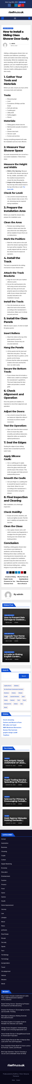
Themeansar (16, 1076)
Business (6, 693)
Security (3, 942)
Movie (3, 921)
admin (13, 43)
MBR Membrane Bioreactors (12, 727)
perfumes (4, 930)
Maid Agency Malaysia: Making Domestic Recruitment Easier (15, 820)
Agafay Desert (7, 685)
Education (4, 872)
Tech (18, 700)
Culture (7, 777)
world (5, 707)
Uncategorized (5, 971)
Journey (3, 909)
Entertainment (5, 876)
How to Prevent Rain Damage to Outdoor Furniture (14, 619)
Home (13, 1080)
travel (24, 700)
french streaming (8, 720)
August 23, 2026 (11, 823)
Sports (3, 946)
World (3, 983)
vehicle (15, 703)
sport (23, 696)
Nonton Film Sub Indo (10, 730)
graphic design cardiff (10, 732)
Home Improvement (8, 28)
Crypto (3, 855)
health (5, 696)
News (3, 926)
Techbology (4, 955)
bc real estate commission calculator (13, 689)
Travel (3, 967)
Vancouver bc (7, 703)
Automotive (4, 843)
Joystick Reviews (14, 696)
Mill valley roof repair (9, 725)
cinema (14, 693)
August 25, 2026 (11, 765)
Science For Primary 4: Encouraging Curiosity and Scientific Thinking (15, 801)
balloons (16, 685)
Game (3, 893)
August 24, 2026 (11, 784)
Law (2, 913)
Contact (18, 1080)
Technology (4, 959)
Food (3, 888)
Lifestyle (3, 917)
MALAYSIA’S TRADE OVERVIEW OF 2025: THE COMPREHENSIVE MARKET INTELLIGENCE (15, 997)
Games (3, 897)
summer (12, 700)
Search (5, 670)
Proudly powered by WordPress (11, 1074)
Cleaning (4, 851)
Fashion (3, 880)
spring (5, 700)
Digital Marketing (6, 864)
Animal (3, 839)
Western (3, 979)
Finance (3, 884)
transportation (5, 963)
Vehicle (3, 975)
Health (3, 901)
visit (21, 703)
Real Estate (5, 934)
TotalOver (6, 735)
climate (20, 693)
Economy (4, 868)
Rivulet (3, 938)
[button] (26, 18)
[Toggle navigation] (15, 18)
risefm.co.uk (16, 12)
